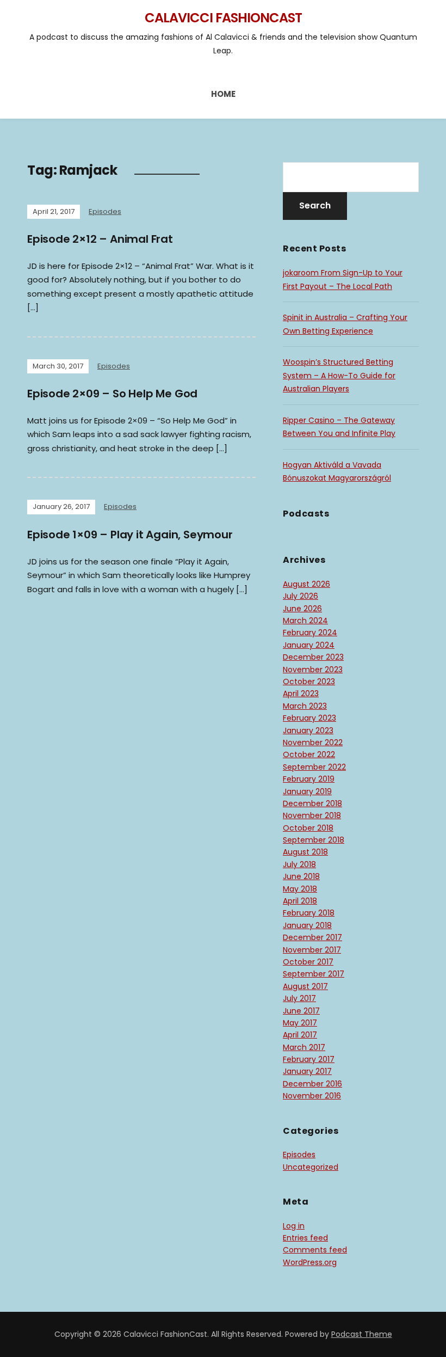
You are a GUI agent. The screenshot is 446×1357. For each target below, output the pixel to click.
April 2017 (300, 1034)
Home (223, 94)
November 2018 (312, 815)
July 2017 (299, 998)
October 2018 (308, 827)
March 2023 (305, 706)
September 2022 (314, 767)
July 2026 (300, 596)
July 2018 (299, 864)
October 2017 (308, 961)
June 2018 (301, 876)
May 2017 (300, 1022)
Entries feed (305, 1237)
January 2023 (308, 730)
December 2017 (312, 937)
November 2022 (313, 742)
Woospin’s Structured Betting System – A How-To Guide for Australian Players (339, 375)
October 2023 (309, 681)
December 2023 (313, 657)
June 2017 (301, 1010)
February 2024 (310, 632)
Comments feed (315, 1249)
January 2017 (307, 1071)
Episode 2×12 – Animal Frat (100, 239)
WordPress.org (310, 1262)
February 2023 (309, 718)
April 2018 (300, 900)
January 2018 (307, 925)
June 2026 (302, 608)
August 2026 (306, 584)
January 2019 (307, 791)
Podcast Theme (361, 1334)
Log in (294, 1225)
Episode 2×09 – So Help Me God (112, 393)
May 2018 (300, 888)
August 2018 (305, 851)
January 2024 (308, 645)
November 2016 (312, 1095)
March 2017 (304, 1047)
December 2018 (312, 803)
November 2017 (312, 949)
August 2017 (305, 986)
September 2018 (313, 839)
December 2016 (312, 1083)
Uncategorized (310, 1167)
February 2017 (308, 1059)
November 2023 (313, 669)
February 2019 (308, 778)
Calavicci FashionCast (223, 18)
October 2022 (309, 754)
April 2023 (301, 693)
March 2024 (305, 620)
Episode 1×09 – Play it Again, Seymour (130, 534)
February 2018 (308, 912)
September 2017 (313, 973)
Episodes (105, 211)
